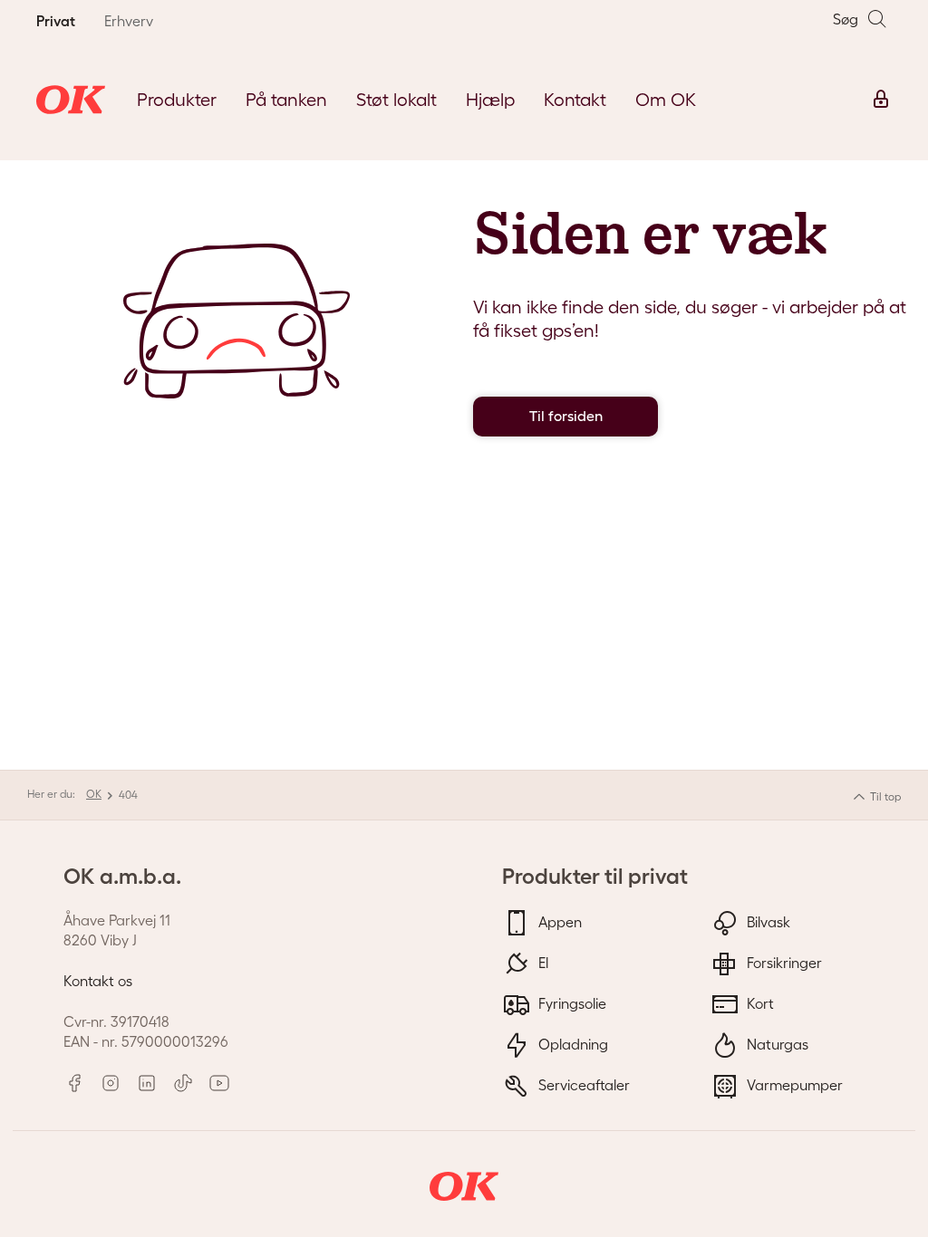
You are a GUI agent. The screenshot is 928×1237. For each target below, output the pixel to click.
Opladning (571, 1043)
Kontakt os (97, 981)
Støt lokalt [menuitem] (396, 100)
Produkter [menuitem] (177, 100)
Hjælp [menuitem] (490, 100)
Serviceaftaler (582, 1084)
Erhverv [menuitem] (128, 21)
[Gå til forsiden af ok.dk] (70, 99)
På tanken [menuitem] (286, 100)
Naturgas (775, 1043)
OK (94, 794)
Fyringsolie (570, 1002)
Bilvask (766, 921)
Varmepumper (793, 1084)
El (541, 962)
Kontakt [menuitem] (575, 100)
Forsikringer (782, 962)
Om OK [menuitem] (665, 100)
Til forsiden (566, 416)
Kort (758, 1002)
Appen (558, 921)
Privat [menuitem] (55, 21)
